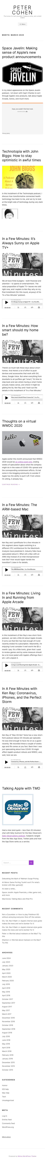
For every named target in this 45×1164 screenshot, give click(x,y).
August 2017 (7, 1007)
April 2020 (6, 973)
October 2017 (7, 999)
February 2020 (8, 981)
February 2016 (7, 1055)
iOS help (5, 1089)
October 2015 (7, 1070)
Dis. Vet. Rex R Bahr (10, 921)
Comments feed (8, 1123)
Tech (4, 1097)
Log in (4, 1116)
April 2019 (6, 988)
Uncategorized (8, 1100)
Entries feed (7, 1120)
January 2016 (7, 1059)
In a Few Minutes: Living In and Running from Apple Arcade (21, 597)
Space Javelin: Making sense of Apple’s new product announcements (21, 52)
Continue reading (11, 484)
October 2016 (7, 1025)
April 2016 (6, 1048)
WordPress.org (8, 1127)
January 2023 (7, 966)
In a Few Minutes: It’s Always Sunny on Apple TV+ (20, 243)
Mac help (5, 1093)
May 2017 (6, 1010)
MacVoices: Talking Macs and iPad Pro (17, 899)
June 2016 (6, 1040)
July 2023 (6, 962)
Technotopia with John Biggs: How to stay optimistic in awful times (21, 155)
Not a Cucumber (8, 914)
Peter (4, 933)
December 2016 (8, 1018)
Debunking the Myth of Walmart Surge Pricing (20, 879)
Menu (23, 24)
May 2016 (6, 1044)
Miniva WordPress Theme (27, 1156)
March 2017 (6, 1014)
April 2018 (6, 995)
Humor (4, 1085)
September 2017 (8, 1003)
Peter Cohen (22, 10)
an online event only (23, 462)
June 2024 (6, 958)
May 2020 (6, 969)
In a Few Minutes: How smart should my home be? (20, 330)
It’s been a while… (9, 889)
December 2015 (8, 1062)
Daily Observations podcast (13, 836)
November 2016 (8, 1021)
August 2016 (7, 1033)
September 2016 (8, 1029)
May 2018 (6, 992)
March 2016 (6, 1051)
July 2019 (6, 984)
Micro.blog (6, 1137)
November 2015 (8, 1066)
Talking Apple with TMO (21, 788)
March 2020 (7, 977)
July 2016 (6, 1036)
